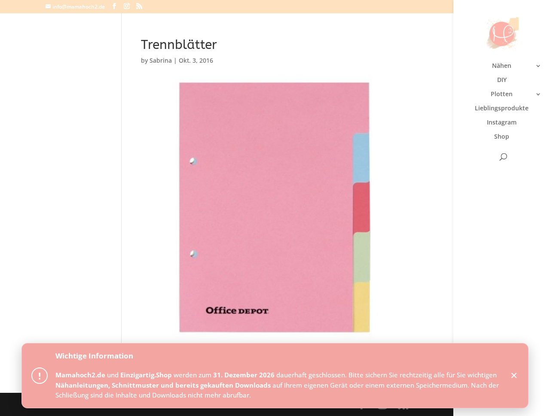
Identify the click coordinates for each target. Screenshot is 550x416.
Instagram (501, 122)
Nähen (501, 66)
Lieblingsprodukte (502, 108)
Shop (501, 137)
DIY (502, 80)
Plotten (502, 94)
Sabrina (161, 60)
